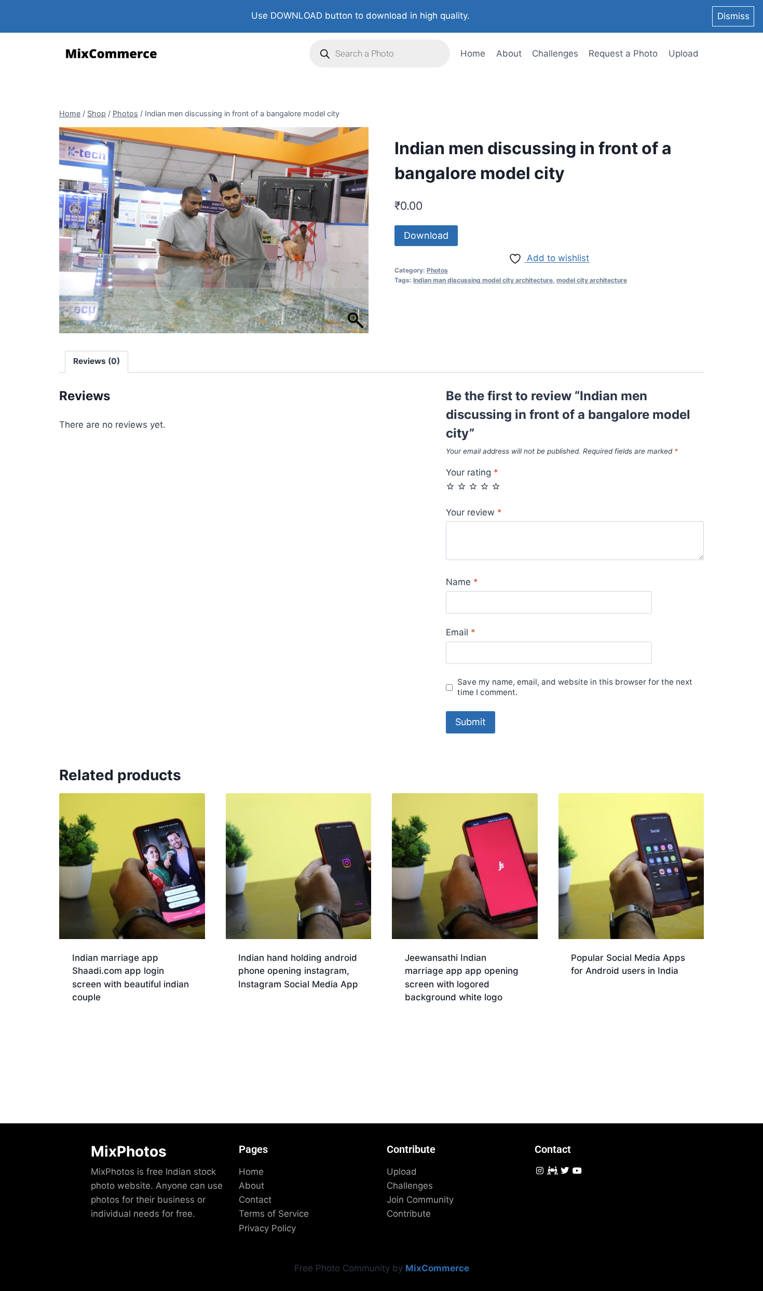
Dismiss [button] (733, 16)
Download (426, 235)
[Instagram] (539, 1170)
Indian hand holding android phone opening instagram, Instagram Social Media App (298, 971)
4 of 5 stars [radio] (484, 486)
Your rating (472, 472)
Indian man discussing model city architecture (483, 280)
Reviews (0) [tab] (96, 361)
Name (462, 582)
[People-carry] (552, 1170)
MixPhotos (129, 1151)
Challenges (555, 53)
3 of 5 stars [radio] (473, 486)
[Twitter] (564, 1170)
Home (472, 53)
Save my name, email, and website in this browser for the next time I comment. (574, 687)
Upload (684, 53)
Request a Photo (623, 53)
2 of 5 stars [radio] (461, 486)
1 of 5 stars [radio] (450, 486)
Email (460, 632)
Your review (474, 512)
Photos (437, 270)
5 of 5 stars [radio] (496, 486)
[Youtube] (577, 1170)
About (509, 53)
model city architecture (591, 280)
